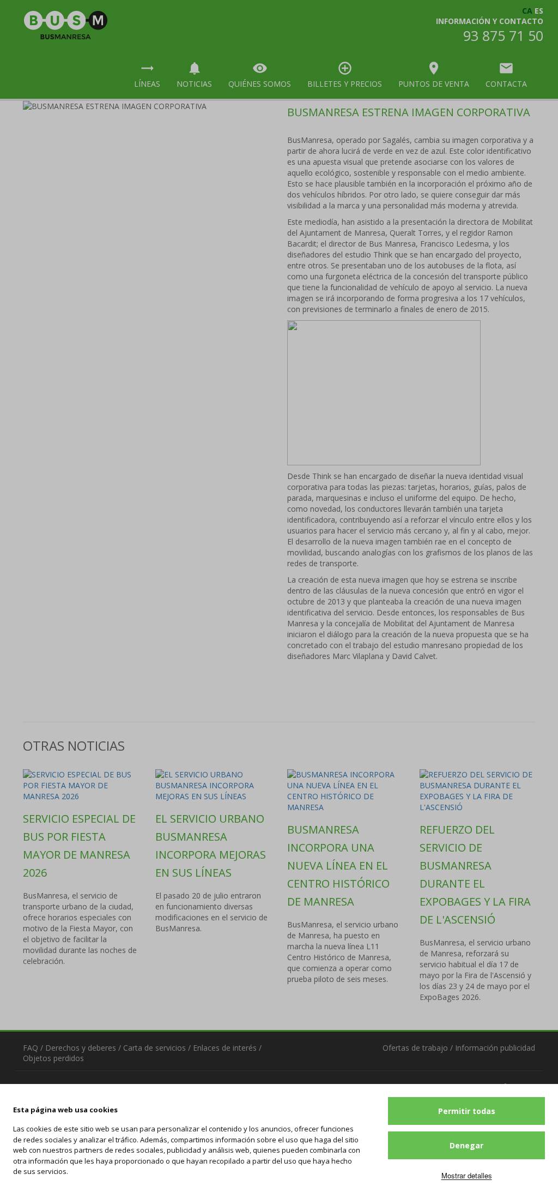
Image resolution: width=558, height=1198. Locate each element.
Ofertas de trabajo (415, 1048)
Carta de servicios (154, 1048)
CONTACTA (506, 75)
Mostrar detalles (466, 1175)
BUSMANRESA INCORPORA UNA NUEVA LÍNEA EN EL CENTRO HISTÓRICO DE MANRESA (338, 865)
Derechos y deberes (80, 1048)
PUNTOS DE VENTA (433, 75)
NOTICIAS (194, 75)
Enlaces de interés (225, 1048)
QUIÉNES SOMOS (259, 75)
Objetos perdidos (53, 1058)
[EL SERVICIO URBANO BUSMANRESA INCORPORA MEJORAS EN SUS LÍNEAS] (213, 785)
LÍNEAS (147, 75)
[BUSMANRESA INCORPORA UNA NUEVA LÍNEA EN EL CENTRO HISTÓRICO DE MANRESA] (345, 791)
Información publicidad (495, 1048)
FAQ (30, 1048)
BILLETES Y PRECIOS (344, 75)
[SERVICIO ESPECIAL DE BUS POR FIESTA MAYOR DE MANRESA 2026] (81, 785)
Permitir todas (466, 1111)
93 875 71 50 (503, 35)
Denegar (466, 1145)
